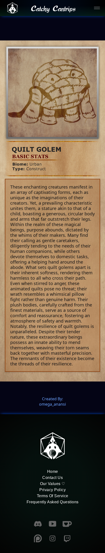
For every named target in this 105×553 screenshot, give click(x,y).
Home (52, 471)
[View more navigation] (97, 7)
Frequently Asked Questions (53, 502)
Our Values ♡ (52, 484)
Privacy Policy (52, 490)
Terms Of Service (52, 496)
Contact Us (52, 478)
